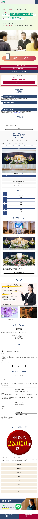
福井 (19, 484)
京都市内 (19, 464)
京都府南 (19, 472)
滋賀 (19, 476)
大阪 (19, 480)
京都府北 (19, 468)
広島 (19, 491)
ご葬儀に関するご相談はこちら (19, 272)
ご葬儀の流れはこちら (19, 82)
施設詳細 (19, 128)
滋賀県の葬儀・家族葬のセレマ (18, 112)
